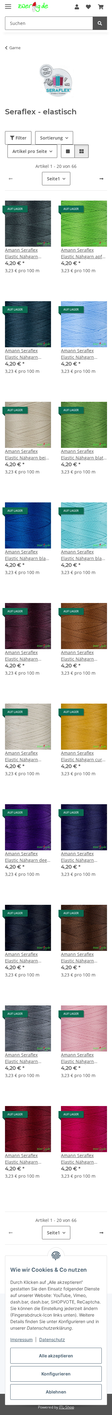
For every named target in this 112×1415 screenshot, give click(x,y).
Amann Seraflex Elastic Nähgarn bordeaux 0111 (21, 655)
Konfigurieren (56, 1373)
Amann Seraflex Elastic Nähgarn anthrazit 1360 (21, 253)
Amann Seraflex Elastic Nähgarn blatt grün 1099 (83, 454)
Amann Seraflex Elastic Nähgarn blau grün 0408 (83, 555)
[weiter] (101, 178)
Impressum (21, 1339)
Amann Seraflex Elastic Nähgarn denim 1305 (77, 857)
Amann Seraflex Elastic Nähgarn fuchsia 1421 (77, 1158)
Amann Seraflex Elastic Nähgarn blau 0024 (27, 555)
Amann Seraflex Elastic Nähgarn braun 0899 (77, 655)
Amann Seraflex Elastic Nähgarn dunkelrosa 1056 (78, 1058)
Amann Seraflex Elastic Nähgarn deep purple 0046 (27, 857)
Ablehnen (56, 1391)
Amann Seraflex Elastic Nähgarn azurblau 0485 (21, 354)
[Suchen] (100, 23)
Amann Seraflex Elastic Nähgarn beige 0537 (28, 454)
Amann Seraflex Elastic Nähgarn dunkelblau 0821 (22, 957)
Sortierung (51, 138)
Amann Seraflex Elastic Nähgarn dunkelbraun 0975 (80, 957)
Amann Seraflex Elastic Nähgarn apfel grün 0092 (83, 253)
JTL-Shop (66, 1407)
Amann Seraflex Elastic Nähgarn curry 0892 (83, 756)
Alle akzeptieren (56, 1355)
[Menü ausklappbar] (8, 4)
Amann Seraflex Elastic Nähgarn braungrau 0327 (22, 756)
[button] (76, 7)
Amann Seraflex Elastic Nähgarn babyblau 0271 (77, 354)
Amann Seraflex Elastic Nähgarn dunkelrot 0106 (21, 1158)
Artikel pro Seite (29, 151)
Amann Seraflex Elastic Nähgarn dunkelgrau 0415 (22, 1058)
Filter (20, 138)
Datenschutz (52, 1339)
